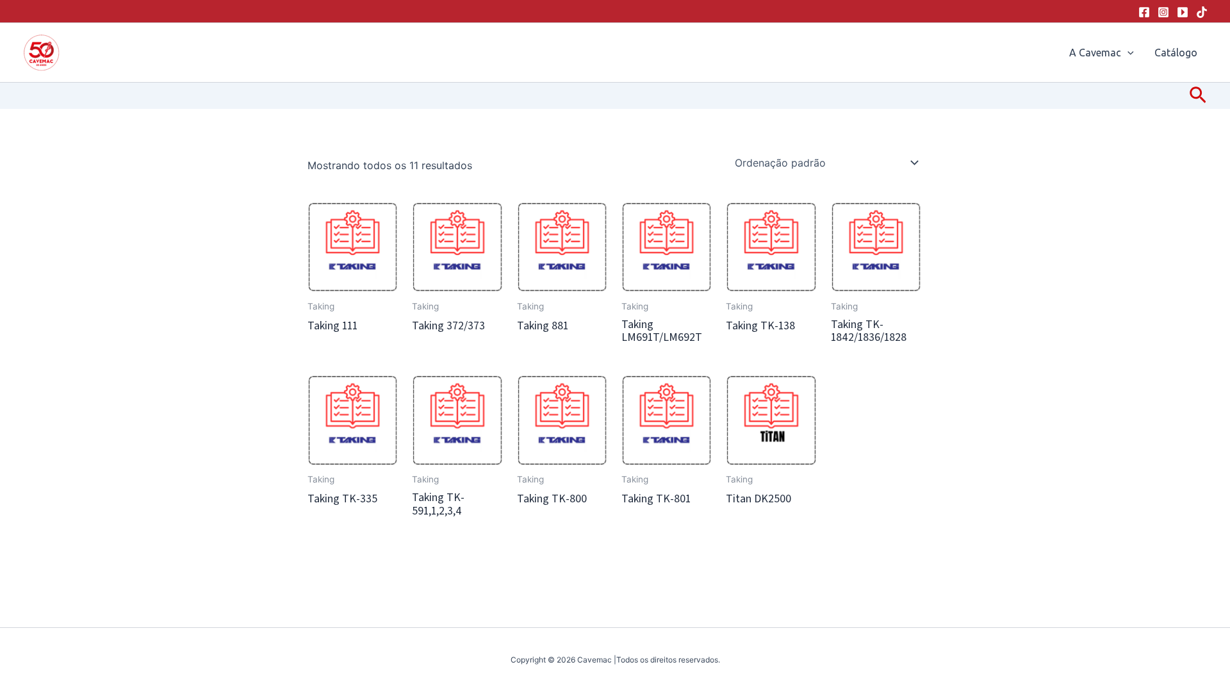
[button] (1127, 52)
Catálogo (1175, 52)
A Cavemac (1095, 52)
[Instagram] (1163, 12)
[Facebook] (1144, 12)
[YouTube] (1182, 12)
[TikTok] (1202, 12)
